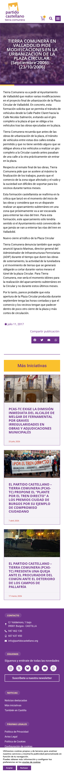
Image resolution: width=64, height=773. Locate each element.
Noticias (12, 692)
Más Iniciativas (32, 365)
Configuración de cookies (18, 746)
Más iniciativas (13, 705)
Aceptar (9, 768)
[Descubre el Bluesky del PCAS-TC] (28, 668)
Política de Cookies (15, 741)
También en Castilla (15, 710)
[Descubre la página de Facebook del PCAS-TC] (36, 668)
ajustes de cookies (31, 762)
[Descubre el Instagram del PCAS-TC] (10, 668)
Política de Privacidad (16, 731)
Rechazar (24, 768)
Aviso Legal (11, 736)
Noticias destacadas (16, 700)
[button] (58, 18)
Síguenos (12, 654)
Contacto (13, 615)
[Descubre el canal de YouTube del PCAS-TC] (45, 668)
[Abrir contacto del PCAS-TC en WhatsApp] (53, 668)
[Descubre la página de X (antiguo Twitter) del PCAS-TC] (19, 668)
